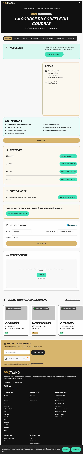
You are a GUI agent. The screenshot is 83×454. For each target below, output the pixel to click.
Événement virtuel (8, 408)
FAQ (31, 438)
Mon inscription (34, 400)
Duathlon (6, 422)
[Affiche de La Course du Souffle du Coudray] (22, 89)
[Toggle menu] (79, 3)
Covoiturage (60, 38)
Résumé (16, 38)
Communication (59, 400)
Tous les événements (28, 8)
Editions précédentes (47, 38)
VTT (5, 403)
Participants (34, 38)
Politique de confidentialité (37, 363)
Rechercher (41, 243)
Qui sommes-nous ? (9, 438)
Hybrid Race (7, 406)
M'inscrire (37, 352)
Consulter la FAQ (53, 83)
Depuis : (8, 237)
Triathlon (6, 411)
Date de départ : (51, 231)
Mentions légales (34, 441)
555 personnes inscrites (55, 77)
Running (38, 8)
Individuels (32, 395)
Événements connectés (61, 408)
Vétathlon (6, 427)
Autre (5, 430)
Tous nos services (60, 395)
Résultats (8, 38)
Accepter (76, 449)
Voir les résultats (53, 54)
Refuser (65, 449)
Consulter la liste (66, 197)
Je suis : (8, 231)
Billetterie (57, 398)
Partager (40, 140)
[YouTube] (10, 386)
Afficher (41, 275)
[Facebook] (7, 386)
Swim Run (6, 417)
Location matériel (59, 414)
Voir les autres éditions (16, 213)
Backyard (6, 414)
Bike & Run (6, 425)
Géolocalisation (59, 417)
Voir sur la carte (53, 75)
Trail (5, 398)
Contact (6, 441)
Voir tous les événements (72, 300)
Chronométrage (59, 403)
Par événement (33, 398)
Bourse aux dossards (60, 411)
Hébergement (71, 38)
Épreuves (24, 38)
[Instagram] (5, 386)
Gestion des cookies (35, 443)
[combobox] (21, 231)
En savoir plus (41, 278)
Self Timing (58, 406)
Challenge (6, 400)
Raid (5, 419)
